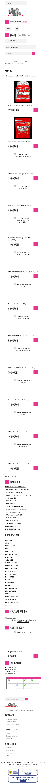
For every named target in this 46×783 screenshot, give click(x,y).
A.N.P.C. (20, 766)
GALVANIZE (9, 560)
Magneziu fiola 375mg (15, 652)
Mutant (8, 580)
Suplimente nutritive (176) (15, 487)
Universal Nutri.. (12, 602)
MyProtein (9, 582)
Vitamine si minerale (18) (14, 515)
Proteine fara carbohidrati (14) (15, 492)
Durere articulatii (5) (12, 520)
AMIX (7, 543)
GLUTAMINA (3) (11, 501)
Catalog (14, 61)
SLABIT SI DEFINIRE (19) (14, 506)
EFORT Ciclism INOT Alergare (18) (17, 489)
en (17, 29)
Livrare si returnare (11, 667)
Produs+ (17, 76)
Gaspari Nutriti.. (11, 563)
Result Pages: (9, 476)
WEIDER (8, 605)
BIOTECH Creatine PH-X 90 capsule (20, 206)
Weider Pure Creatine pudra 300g (19, 464)
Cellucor (9, 551)
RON (8, 29)
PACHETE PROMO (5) (12, 529)
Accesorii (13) (10, 526)
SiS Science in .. (11, 599)
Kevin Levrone (11, 568)
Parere (8, 755)
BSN (6, 549)
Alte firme (9, 540)
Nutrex (8, 585)
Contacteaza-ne (10, 673)
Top (6, 61)
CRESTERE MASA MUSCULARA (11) (18, 495)
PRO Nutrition (10, 591)
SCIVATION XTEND (11, 597)
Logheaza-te (10, 753)
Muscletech (10, 577)
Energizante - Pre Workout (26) (16, 509)
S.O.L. (26, 766)
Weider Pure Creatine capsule (18, 432)
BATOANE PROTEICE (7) (14, 518)
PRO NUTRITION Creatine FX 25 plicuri (21, 336)
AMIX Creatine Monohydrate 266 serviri (20, 174)
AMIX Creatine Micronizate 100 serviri (20, 105)
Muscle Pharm (11, 574)
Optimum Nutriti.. (12, 588)
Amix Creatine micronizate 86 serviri (19, 142)
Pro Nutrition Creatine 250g (17, 304)
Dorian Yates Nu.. (12, 554)
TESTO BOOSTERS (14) (14, 512)
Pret (21, 76)
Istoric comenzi (10, 750)
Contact (8, 733)
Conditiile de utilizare (12, 724)
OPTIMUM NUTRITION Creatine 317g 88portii (23, 272)
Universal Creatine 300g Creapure (19, 400)
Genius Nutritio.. (11, 566)
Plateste (24, 22)
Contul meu (9, 748)
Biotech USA (10, 546)
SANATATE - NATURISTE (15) (15, 523)
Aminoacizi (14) (11, 498)
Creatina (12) (10, 504)
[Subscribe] (26, 699)
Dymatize (8, 557)
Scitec (7, 594)
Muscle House (11, 571)
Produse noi (9, 738)
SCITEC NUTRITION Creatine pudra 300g (21, 368)
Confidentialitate (10, 669)
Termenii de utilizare (11, 671)
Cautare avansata (11, 719)
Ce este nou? (17, 627)
